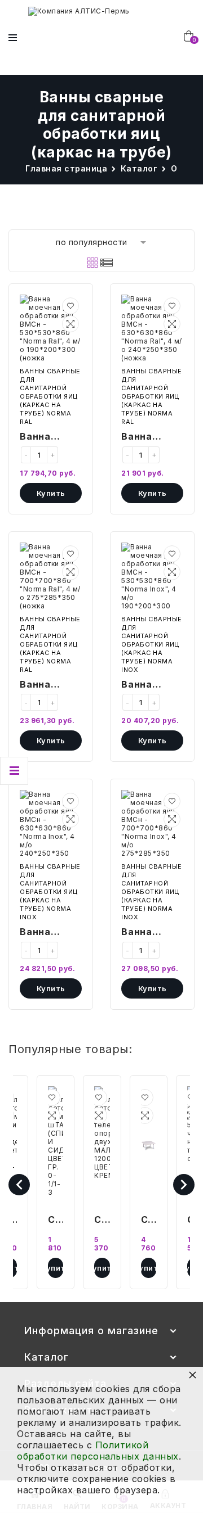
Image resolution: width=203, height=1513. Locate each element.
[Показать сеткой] (92, 263)
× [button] (193, 1374)
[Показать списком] (106, 262)
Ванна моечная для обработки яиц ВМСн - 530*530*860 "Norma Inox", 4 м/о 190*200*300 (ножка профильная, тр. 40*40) (152, 685)
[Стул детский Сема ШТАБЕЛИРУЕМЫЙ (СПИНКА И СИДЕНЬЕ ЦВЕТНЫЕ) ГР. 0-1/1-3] (55, 1145)
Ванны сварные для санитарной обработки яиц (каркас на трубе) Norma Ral (50, 396)
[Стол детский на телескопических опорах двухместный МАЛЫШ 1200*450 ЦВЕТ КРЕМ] (101, 1145)
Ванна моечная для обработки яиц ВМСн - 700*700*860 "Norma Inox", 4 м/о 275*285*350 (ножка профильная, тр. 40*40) (152, 933)
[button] (70, 305)
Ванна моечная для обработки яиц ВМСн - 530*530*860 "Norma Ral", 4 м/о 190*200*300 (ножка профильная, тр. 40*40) (51, 437)
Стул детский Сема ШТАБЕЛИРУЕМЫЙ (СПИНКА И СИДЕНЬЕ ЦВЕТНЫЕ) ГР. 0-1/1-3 (55, 1220)
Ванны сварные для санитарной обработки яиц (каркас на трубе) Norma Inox (151, 644)
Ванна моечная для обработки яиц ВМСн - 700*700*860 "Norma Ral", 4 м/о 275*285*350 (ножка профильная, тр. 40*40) (51, 685)
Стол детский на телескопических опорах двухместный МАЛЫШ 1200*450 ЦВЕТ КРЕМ (101, 1220)
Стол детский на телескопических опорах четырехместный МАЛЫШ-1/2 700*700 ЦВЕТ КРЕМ (148, 1220)
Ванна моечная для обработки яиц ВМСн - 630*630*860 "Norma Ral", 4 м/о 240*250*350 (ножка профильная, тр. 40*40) (152, 437)
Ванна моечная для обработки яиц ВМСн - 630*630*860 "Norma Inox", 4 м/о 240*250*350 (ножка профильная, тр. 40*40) (51, 933)
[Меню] (12, 37)
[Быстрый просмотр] (70, 323)
